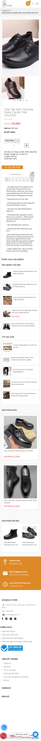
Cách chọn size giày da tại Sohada (15, 677)
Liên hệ (6, 680)
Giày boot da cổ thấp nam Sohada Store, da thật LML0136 (24, 311)
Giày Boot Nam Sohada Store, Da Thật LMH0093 (25, 272)
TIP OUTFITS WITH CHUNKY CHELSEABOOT (23, 371)
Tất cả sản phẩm (9, 670)
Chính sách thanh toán (10, 635)
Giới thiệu (6, 667)
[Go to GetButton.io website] (35, 738)
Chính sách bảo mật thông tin (12, 638)
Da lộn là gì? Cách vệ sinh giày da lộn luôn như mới (24, 383)
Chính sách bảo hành (11, 673)
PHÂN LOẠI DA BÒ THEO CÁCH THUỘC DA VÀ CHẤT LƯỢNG (22, 359)
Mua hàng (10, 140)
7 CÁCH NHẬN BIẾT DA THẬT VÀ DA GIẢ (25, 346)
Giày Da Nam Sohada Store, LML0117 (18, 451)
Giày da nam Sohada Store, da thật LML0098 (24, 298)
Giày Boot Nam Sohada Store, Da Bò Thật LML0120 (25, 285)
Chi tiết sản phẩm (12, 167)
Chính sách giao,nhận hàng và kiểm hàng (17, 641)
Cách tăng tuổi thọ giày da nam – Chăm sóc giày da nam (23, 395)
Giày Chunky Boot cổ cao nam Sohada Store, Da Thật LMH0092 (23, 325)
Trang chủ (5, 10)
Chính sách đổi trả (8, 631)
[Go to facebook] (35, 734)
